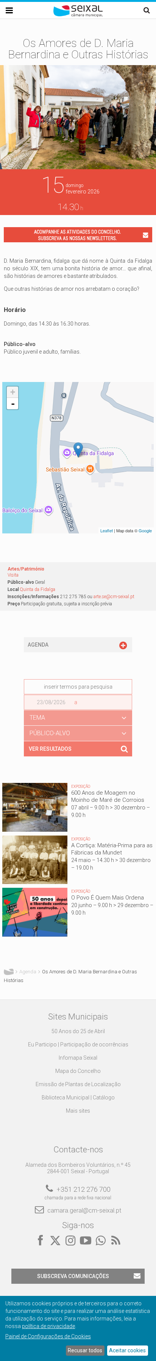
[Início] (78, 15)
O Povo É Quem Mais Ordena (107, 897)
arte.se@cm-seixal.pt (114, 596)
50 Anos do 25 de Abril (78, 1031)
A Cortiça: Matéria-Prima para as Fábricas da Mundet (112, 849)
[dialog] (78, 1328)
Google (145, 530)
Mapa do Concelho (78, 1071)
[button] (78, 717)
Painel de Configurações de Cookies (48, 1336)
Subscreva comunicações (73, 1276)
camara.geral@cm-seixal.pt (84, 1210)
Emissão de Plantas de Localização (78, 1084)
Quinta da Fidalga (37, 589)
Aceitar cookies (127, 1350)
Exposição (80, 786)
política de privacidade (48, 1326)
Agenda (27, 971)
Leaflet (106, 530)
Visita (13, 575)
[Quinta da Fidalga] (78, 450)
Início (9, 972)
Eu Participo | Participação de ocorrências (78, 1044)
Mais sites (78, 1111)
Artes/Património (26, 569)
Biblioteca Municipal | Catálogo (78, 1097)
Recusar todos (85, 1350)
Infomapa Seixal (78, 1058)
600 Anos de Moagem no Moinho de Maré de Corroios (107, 796)
